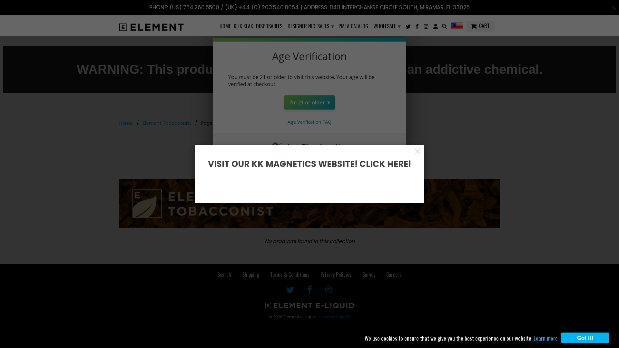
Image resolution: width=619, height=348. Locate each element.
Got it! (585, 338)
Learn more (546, 338)
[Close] (417, 151)
